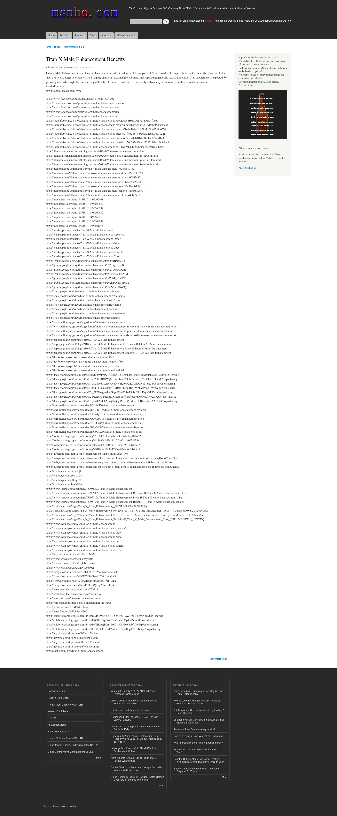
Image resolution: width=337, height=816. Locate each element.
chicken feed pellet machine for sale (130, 710)
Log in (177, 20)
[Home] (84, 13)
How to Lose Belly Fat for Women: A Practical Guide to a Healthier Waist (197, 702)
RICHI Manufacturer (58, 731)
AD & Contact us (247, 167)
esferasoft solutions (58, 711)
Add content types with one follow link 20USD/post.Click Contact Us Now (253, 20)
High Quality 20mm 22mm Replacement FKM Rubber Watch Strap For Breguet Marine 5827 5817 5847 (136, 738)
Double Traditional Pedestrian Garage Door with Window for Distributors (136, 769)
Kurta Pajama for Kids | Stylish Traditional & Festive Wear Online (133, 759)
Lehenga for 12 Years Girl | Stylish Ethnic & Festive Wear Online (133, 749)
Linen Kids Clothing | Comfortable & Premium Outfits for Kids (135, 728)
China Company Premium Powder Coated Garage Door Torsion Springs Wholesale (137, 778)
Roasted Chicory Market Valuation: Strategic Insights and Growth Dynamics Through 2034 (199, 760)
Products (80, 35)
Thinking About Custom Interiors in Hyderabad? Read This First (199, 711)
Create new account (193, 20)
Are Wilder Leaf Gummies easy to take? (194, 729)
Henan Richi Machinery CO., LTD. (65, 704)
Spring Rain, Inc (56, 690)
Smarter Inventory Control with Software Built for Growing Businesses (199, 721)
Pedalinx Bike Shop (58, 697)
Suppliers (64, 35)
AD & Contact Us (126, 35)
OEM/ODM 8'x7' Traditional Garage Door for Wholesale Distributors (134, 702)
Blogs (93, 35)
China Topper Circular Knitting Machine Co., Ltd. (73, 744)
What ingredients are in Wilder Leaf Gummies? (198, 742)
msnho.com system (66, 806)
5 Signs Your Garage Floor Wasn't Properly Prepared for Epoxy (196, 770)
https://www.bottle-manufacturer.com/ (258, 57)
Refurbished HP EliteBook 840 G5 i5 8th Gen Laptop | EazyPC (134, 718)
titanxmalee (64, 67)
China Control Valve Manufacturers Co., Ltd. (71, 751)
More (99, 757)
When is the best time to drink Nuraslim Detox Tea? (198, 751)
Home (51, 35)
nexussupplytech (57, 724)
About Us (106, 35)
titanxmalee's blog (74, 47)
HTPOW (52, 718)
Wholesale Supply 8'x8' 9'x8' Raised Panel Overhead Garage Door (133, 692)
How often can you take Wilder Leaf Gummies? (198, 735)
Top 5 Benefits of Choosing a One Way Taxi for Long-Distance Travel (198, 692)
